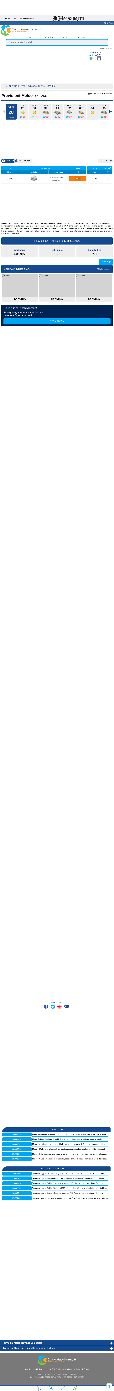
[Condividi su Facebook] (38, 1388)
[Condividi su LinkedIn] (63, 1388)
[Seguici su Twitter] (53, 1006)
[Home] (21, 35)
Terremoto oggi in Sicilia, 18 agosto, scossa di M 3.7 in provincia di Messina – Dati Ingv (67, 1193)
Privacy (87, 1369)
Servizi (27, 1369)
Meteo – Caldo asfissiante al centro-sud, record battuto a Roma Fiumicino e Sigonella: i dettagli (70, 1159)
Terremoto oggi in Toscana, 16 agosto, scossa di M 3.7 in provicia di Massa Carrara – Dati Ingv (70, 1198)
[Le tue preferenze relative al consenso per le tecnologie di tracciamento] (109, 1386)
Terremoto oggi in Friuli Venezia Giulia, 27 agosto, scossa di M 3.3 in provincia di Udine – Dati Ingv (72, 1178)
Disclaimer (60, 1369)
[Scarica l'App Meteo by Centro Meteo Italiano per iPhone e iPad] (99, 58)
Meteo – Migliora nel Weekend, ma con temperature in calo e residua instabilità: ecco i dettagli (70, 1149)
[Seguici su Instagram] (59, 1006)
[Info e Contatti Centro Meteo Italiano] (66, 1006)
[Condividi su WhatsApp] (75, 1388)
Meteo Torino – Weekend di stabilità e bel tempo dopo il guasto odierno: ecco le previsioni (68, 1139)
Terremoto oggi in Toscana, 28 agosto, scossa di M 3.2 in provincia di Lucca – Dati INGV (68, 1173)
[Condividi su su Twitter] (51, 1388)
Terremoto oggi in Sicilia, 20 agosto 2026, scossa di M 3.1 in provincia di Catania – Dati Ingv (69, 1188)
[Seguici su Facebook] (46, 1006)
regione (81, 38)
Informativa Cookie (74, 1369)
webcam (49, 38)
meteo (32, 38)
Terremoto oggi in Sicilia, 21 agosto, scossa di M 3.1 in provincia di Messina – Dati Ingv (67, 1183)
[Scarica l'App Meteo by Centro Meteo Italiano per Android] (91, 58)
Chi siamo (108, 23)
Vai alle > (104, 269)
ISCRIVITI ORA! (57, 321)
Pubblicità (49, 1369)
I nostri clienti (38, 1369)
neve (64, 38)
